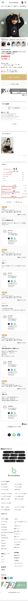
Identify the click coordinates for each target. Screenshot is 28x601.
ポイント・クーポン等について (20, 539)
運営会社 (16, 555)
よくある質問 (16, 544)
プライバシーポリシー (18, 566)
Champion (3, 543)
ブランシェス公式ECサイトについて (20, 522)
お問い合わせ (16, 547)
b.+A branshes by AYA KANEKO (7, 532)
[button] (2, 23)
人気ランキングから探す (6, 503)
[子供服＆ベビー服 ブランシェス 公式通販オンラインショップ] (14, 2)
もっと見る (14, 124)
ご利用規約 (16, 560)
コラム (2, 561)
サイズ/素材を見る (16, 107)
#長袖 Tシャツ (5, 458)
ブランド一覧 (4, 521)
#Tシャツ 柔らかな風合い (19, 452)
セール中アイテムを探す (6, 496)
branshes (3, 524)
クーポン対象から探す (19, 496)
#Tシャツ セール (21, 455)
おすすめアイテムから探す (6, 493)
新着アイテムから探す (5, 499)
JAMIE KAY (3, 545)
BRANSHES (14, 592)
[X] (5, 578)
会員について (16, 536)
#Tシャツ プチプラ (21, 458)
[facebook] (11, 578)
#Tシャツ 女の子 (6, 455)
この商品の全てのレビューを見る (14, 426)
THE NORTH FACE (4, 537)
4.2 (15, 169)
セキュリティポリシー (18, 563)
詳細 (18, 64)
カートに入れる (15, 77)
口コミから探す (18, 509)
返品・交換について (18, 531)
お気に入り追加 (15, 84)
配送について (16, 528)
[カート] (25, 2)
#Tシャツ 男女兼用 (20, 461)
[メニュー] (3, 2)
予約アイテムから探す (19, 499)
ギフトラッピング (17, 542)
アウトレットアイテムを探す (20, 493)
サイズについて (17, 534)
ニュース (3, 559)
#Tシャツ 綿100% (14, 455)
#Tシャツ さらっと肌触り (8, 452)
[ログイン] (22, 2)
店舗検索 (3, 569)
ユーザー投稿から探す (5, 509)
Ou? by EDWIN (4, 529)
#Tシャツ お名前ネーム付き (9, 461)
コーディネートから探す (19, 507)
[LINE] (8, 578)
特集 (2, 556)
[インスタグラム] (2, 578)
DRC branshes (6, 49)
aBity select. (3, 535)
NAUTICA (3, 540)
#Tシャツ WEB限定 (13, 458)
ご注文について (17, 525)
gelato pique (3, 548)
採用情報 (16, 558)
